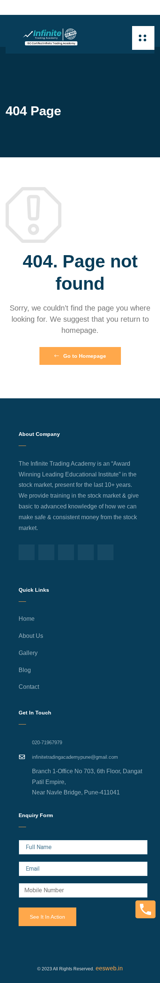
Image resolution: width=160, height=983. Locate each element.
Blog (25, 670)
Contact (29, 687)
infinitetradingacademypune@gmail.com (75, 757)
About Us (31, 636)
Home (27, 619)
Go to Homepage (84, 356)
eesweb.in (108, 968)
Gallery (28, 653)
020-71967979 (47, 742)
